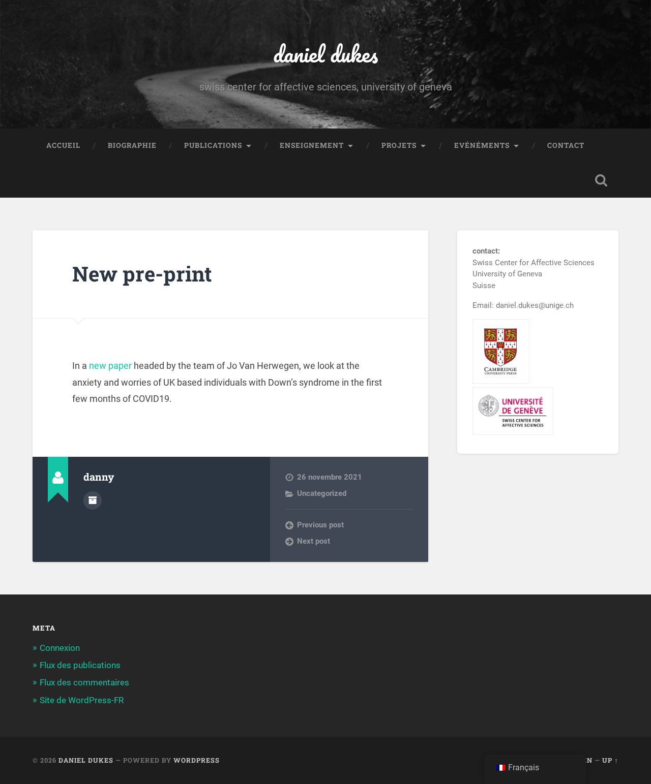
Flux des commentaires (84, 682)
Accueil (63, 145)
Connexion (60, 648)
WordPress (196, 760)
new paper (110, 365)
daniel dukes (325, 54)
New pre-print (142, 273)
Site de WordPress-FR (82, 700)
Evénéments (482, 145)
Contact (565, 145)
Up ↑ (610, 760)
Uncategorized (321, 493)
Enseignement (312, 145)
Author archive (92, 500)
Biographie (132, 145)
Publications (213, 145)
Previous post (320, 524)
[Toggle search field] (601, 180)
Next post (313, 541)
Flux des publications (80, 665)
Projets (399, 145)
